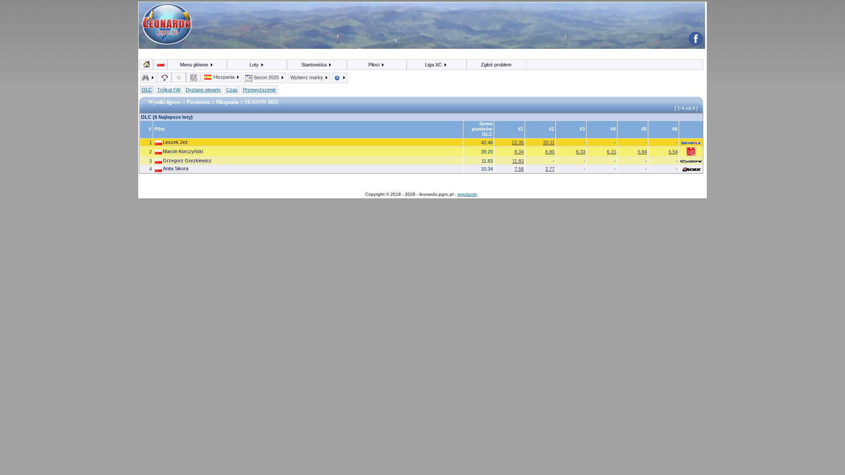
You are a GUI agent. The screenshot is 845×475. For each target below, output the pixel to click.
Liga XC (434, 64)
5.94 (642, 151)
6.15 (611, 151)
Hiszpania (224, 77)
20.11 (549, 142)
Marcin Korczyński (183, 151)
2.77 (550, 169)
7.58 (519, 169)
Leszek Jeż (175, 142)
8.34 (519, 151)
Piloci (374, 64)
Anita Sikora (175, 168)
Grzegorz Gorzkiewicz (187, 160)
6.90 (550, 151)
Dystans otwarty (203, 89)
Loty (255, 64)
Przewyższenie (259, 89)
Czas (232, 89)
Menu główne (194, 64)
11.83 (518, 161)
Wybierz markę (307, 77)
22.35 (518, 142)
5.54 (673, 151)
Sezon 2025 (266, 77)
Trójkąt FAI (168, 89)
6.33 (580, 151)
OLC (147, 89)
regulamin (467, 194)
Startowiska (314, 64)
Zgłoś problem (496, 64)
